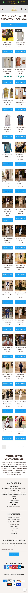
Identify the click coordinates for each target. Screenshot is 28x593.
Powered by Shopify (13, 589)
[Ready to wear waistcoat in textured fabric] (7, 120)
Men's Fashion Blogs (14, 519)
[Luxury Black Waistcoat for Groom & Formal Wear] (20, 367)
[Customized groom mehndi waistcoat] (7, 93)
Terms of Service (14, 524)
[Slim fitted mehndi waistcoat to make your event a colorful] (20, 62)
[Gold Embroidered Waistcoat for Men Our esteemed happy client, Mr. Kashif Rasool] (20, 285)
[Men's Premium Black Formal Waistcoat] (7, 394)
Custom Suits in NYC (14, 522)
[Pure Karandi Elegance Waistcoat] (20, 93)
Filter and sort (14, 25)
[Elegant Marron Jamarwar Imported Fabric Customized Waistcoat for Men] (7, 422)
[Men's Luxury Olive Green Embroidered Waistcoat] (7, 340)
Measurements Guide (14, 517)
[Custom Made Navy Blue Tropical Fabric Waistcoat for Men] (20, 394)
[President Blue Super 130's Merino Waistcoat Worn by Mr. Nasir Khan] (20, 231)
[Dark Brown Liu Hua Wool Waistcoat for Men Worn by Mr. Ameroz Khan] (7, 175)
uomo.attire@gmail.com (14, 506)
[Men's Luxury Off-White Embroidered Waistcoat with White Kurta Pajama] (20, 313)
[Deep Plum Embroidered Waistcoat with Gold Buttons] (7, 202)
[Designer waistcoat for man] (20, 120)
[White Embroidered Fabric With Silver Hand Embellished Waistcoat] (7, 231)
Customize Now (7, 51)
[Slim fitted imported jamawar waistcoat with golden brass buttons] (7, 147)
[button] (7, 76)
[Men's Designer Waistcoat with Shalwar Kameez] (20, 35)
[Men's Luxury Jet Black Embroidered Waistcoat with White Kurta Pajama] (20, 175)
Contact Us (14, 533)
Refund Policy (14, 528)
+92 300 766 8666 (14, 502)
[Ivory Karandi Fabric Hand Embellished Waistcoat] (20, 202)
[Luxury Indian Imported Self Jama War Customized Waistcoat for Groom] (7, 35)
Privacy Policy (14, 526)
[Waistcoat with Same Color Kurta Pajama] (7, 62)
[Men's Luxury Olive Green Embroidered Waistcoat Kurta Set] (7, 367)
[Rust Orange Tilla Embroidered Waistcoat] (7, 258)
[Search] (21, 9)
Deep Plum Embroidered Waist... (7, 211)
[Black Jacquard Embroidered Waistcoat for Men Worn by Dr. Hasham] (20, 258)
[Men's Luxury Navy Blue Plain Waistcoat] (20, 340)
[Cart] (26, 9)
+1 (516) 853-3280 (11, 2)
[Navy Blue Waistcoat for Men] (7, 285)
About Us (14, 531)
